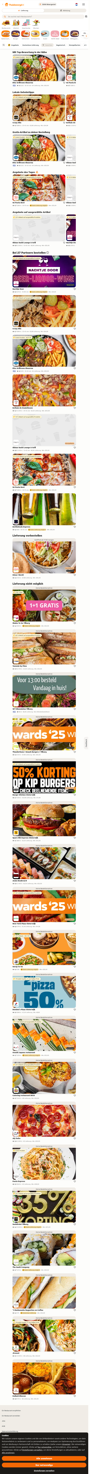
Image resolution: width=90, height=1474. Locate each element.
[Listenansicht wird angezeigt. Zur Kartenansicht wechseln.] (86, 16)
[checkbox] (5, 35)
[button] (13, 4)
